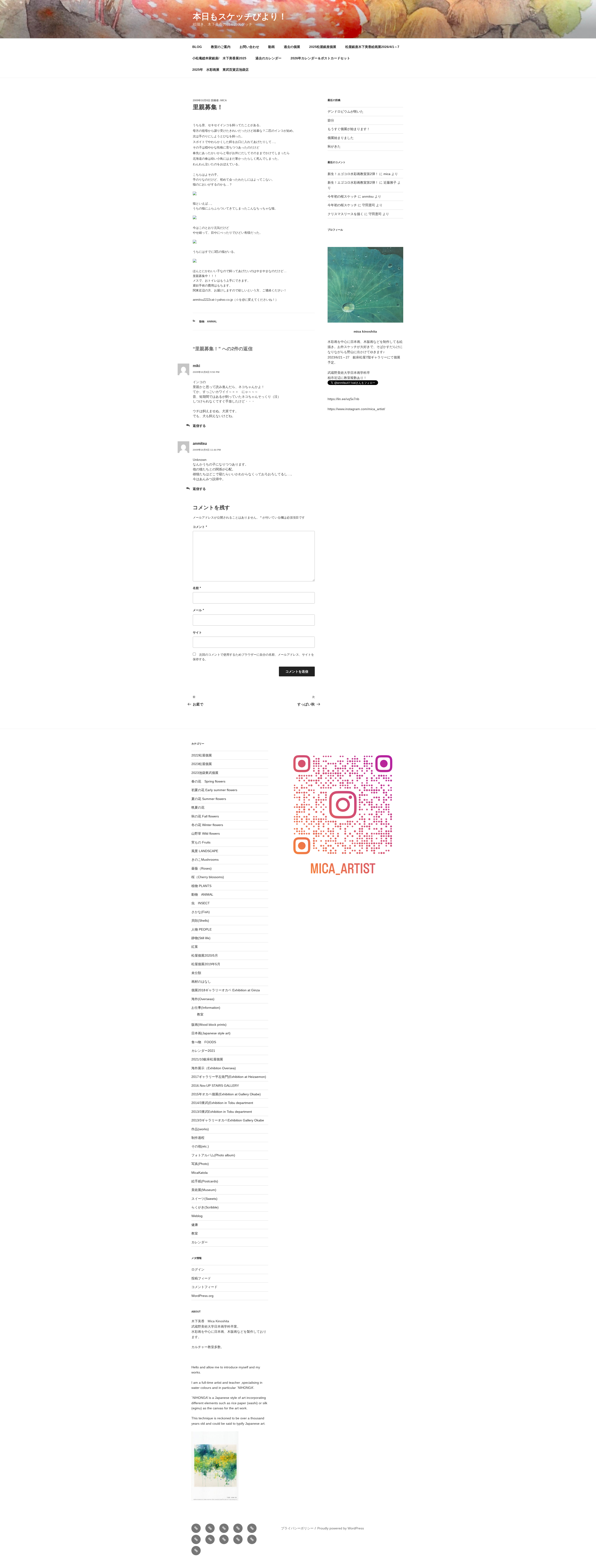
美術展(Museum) (203, 1190)
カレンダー (199, 1242)
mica (223, 100)
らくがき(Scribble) (205, 1207)
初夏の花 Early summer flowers (214, 790)
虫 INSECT (200, 903)
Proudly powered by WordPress (340, 1528)
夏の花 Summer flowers (208, 799)
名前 (197, 588)
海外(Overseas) (202, 999)
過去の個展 (292, 47)
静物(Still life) (200, 938)
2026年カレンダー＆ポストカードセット (320, 58)
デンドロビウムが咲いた (345, 111)
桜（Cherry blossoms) (207, 877)
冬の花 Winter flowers (207, 825)
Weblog (197, 1216)
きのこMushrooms (205, 859)
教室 (200, 1014)
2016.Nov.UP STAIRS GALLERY (215, 1085)
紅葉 (194, 946)
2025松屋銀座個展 (322, 47)
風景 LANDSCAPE (204, 851)
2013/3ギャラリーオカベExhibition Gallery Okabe (227, 1120)
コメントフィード (204, 1287)
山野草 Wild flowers (205, 833)
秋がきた (334, 146)
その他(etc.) (200, 1146)
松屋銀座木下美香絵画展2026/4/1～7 (372, 47)
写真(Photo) (200, 1164)
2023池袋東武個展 (204, 773)
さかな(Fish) (200, 912)
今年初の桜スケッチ (342, 196)
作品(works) (200, 1129)
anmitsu (200, 443)
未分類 (196, 973)
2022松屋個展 (201, 755)
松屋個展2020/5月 (204, 955)
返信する (199, 426)
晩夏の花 (197, 807)
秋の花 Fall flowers (205, 816)
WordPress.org (202, 1296)
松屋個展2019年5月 (205, 964)
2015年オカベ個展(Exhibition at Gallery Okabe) (226, 1094)
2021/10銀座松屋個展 (207, 1059)
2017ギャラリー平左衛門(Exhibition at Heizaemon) (228, 1077)
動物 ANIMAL (208, 321)
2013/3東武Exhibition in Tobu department (221, 1111)
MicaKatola (199, 1172)
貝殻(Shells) (200, 920)
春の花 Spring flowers (208, 781)
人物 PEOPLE (201, 929)
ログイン (197, 1269)
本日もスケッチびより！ (240, 16)
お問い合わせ (249, 47)
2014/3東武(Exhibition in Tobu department (222, 1103)
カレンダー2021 (203, 1051)
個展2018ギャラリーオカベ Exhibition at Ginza (225, 990)
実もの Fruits (200, 842)
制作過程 (197, 1138)
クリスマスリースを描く (345, 214)
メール (198, 610)
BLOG (197, 47)
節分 (331, 120)
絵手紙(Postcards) (204, 1181)
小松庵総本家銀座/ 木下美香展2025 (219, 58)
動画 (271, 47)
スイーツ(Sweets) (204, 1199)
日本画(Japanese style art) (210, 1033)
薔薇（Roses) (201, 868)
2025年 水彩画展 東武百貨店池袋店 (220, 69)
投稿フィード (201, 1278)
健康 (194, 1225)
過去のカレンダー (268, 58)
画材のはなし (201, 981)
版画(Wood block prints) (209, 1024)
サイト (197, 632)
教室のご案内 (220, 47)
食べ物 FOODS (203, 1042)
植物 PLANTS (201, 886)
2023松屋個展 (201, 764)
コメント (200, 527)
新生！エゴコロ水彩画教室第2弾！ (353, 174)
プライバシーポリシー (297, 1528)
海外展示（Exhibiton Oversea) (213, 1068)
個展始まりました (341, 138)
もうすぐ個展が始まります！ (349, 129)
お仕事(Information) (205, 1007)
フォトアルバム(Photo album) (213, 1155)
